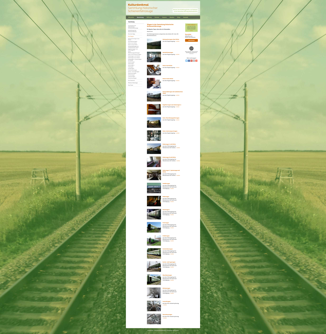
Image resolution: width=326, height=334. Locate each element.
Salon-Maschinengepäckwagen (134, 52)
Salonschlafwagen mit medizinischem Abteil (133, 47)
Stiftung (149, 17)
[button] (186, 61)
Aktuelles (131, 17)
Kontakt (185, 17)
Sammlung (140, 17)
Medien (172, 17)
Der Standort (131, 80)
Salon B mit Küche (132, 43)
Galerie (164, 17)
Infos (191, 30)
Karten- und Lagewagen (133, 71)
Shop (178, 17)
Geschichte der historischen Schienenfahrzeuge (133, 27)
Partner (157, 17)
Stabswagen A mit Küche (134, 56)
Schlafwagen (131, 68)
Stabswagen (131, 63)
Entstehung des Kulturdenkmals (132, 31)
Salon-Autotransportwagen (134, 54)
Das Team (130, 85)
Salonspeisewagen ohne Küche (133, 39)
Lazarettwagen (131, 76)
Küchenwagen (131, 75)
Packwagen (130, 66)
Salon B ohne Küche (132, 44)
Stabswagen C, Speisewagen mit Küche (134, 60)
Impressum (150, 330)
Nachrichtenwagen (132, 70)
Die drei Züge (131, 34)
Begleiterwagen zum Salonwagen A (133, 49)
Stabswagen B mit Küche (134, 57)
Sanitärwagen (131, 62)
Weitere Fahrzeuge (133, 82)
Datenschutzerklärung (160, 330)
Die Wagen (131, 36)
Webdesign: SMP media (172, 330)
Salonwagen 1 (131, 65)
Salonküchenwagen (132, 41)
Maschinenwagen (132, 73)
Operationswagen (132, 78)
